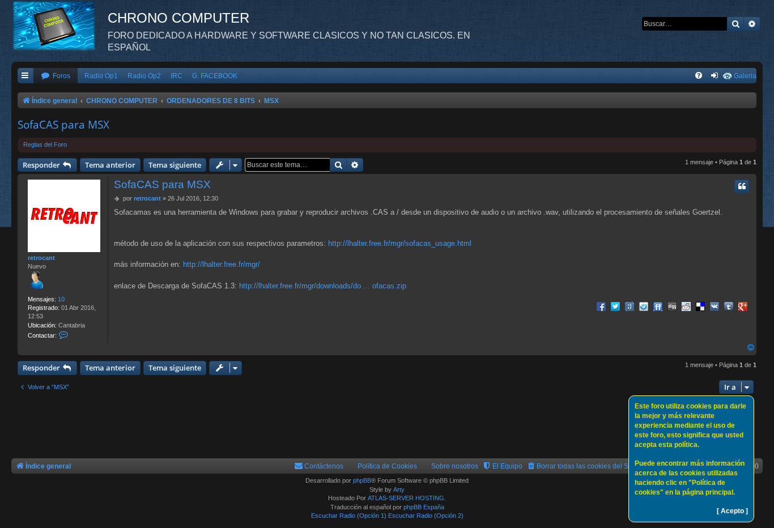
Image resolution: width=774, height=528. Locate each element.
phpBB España (423, 507)
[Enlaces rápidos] (25, 76)
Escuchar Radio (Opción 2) (425, 515)
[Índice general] (59, 25)
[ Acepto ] (732, 511)
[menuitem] (55, 76)
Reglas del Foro (45, 144)
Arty (399, 489)
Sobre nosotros (454, 466)
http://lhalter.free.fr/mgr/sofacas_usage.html (399, 243)
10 (61, 299)
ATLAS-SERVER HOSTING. (407, 498)
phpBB (362, 480)
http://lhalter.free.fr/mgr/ (221, 264)
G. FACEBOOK (214, 76)
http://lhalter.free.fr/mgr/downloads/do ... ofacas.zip (322, 286)
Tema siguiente (174, 165)
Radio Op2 (144, 76)
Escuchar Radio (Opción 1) (348, 515)
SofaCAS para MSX (63, 124)
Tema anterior (110, 165)
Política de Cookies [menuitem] (387, 466)
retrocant (41, 257)
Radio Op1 (101, 76)
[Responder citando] (741, 186)
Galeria (745, 76)
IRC (176, 76)
